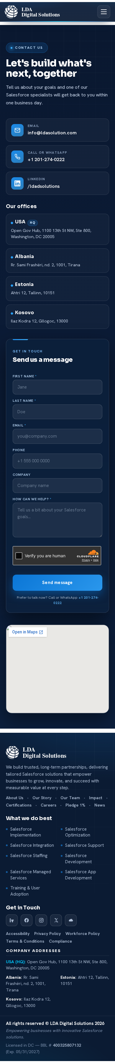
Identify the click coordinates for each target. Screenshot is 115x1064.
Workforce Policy (82, 933)
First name (25, 376)
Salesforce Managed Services (30, 875)
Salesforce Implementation (25, 832)
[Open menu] (103, 11)
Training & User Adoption (25, 891)
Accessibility (17, 933)
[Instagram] (41, 920)
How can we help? (32, 499)
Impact (95, 797)
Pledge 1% (75, 805)
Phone (19, 450)
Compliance (60, 941)
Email (19, 425)
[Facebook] (26, 920)
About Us (14, 797)
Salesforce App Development (80, 875)
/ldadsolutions (44, 186)
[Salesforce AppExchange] (71, 920)
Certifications (19, 805)
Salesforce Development (78, 858)
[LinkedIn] (12, 920)
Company (22, 474)
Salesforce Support (84, 845)
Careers (48, 805)
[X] (56, 920)
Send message (57, 582)
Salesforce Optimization (77, 832)
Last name (24, 400)
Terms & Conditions (25, 941)
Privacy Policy (47, 933)
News (99, 805)
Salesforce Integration (32, 845)
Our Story (41, 797)
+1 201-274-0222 (46, 159)
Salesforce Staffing (28, 856)
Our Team (70, 797)
